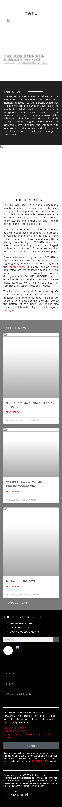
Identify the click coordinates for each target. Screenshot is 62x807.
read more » (12, 412)
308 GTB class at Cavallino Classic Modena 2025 (25, 484)
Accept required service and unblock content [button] (27, 736)
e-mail (54, 266)
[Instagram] (8, 650)
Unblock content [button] (14, 730)
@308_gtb (9, 310)
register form (16, 266)
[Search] (56, 639)
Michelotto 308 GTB (20, 581)
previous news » (17, 602)
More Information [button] (14, 727)
